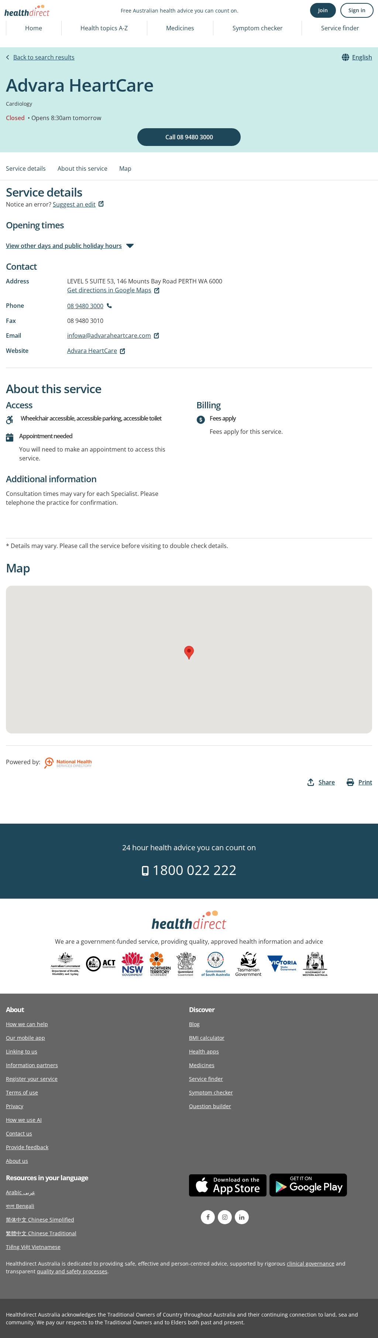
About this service (82, 168)
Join (323, 10)
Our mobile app (25, 1037)
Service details (26, 168)
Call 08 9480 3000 (189, 137)
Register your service (32, 1078)
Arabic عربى (20, 1192)
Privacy (14, 1106)
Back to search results (44, 57)
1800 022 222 (193, 870)
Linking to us (21, 1051)
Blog (194, 1024)
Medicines (180, 28)
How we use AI (24, 1119)
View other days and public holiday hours (64, 246)
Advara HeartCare (92, 351)
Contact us (19, 1133)
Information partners (32, 1065)
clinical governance (310, 1263)
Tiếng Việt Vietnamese (33, 1246)
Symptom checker (258, 28)
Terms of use (22, 1092)
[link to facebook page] (208, 1217)
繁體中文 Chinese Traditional (41, 1233)
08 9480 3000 (85, 306)
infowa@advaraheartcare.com (109, 335)
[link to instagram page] (225, 1217)
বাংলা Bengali (20, 1205)
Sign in (356, 10)
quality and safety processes (72, 1271)
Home (33, 28)
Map (125, 168)
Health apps (204, 1051)
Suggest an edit (74, 204)
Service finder (340, 28)
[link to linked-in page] (242, 1217)
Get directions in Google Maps (109, 290)
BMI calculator (206, 1037)
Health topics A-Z (104, 28)
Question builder (210, 1106)
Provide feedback (27, 1147)
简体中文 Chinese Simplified (40, 1219)
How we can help (27, 1024)
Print (365, 782)
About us (17, 1160)
